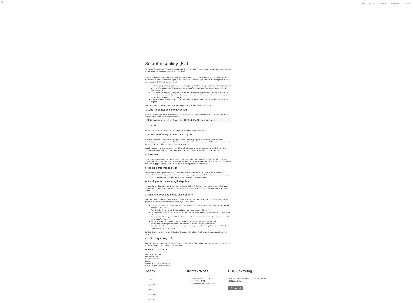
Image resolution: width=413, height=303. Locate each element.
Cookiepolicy (201, 130)
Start (363, 3)
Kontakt (407, 3)
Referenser (395, 3)
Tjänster (372, 3)
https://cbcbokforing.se (218, 77)
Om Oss (383, 3)
